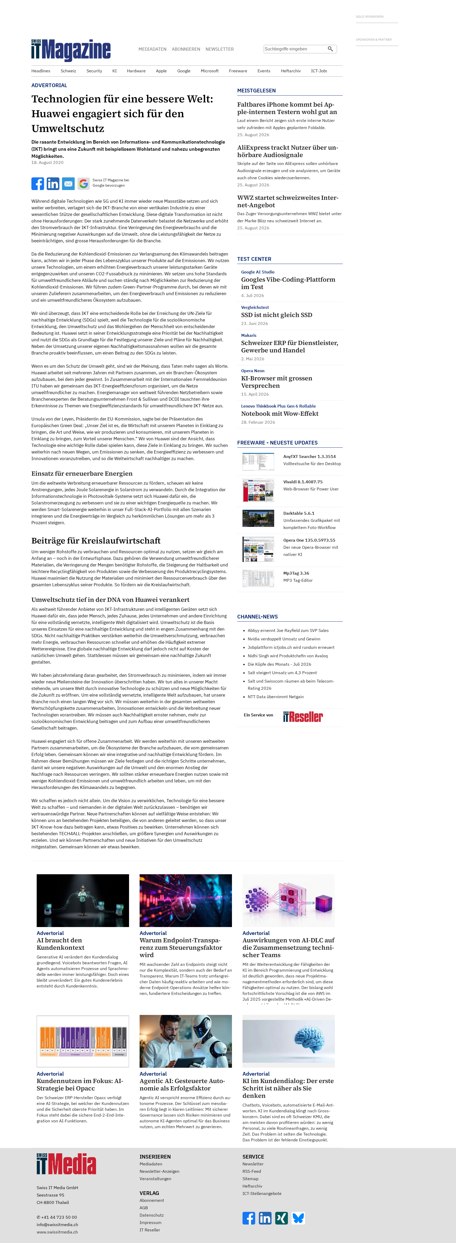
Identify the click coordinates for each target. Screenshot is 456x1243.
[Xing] (283, 1223)
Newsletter (253, 1163)
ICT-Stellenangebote (262, 1193)
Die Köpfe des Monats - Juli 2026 (279, 664)
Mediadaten (151, 1163)
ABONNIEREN (186, 49)
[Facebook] (251, 1223)
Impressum (151, 1222)
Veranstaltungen (155, 1178)
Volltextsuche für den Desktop (312, 463)
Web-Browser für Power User (311, 488)
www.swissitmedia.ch (57, 1232)
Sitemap (250, 1178)
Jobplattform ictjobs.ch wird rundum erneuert (291, 647)
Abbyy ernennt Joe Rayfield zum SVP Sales (288, 630)
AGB (144, 1207)
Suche (269, 59)
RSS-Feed (252, 1171)
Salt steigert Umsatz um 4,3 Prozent (282, 672)
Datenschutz (152, 1215)
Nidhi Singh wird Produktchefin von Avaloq (288, 655)
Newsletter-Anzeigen (159, 1171)
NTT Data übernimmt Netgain (276, 696)
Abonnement (152, 1200)
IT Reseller (150, 1229)
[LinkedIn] (267, 1223)
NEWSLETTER (220, 49)
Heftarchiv (252, 1186)
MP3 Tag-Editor (298, 580)
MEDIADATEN (153, 49)
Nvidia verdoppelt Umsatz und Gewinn (284, 638)
